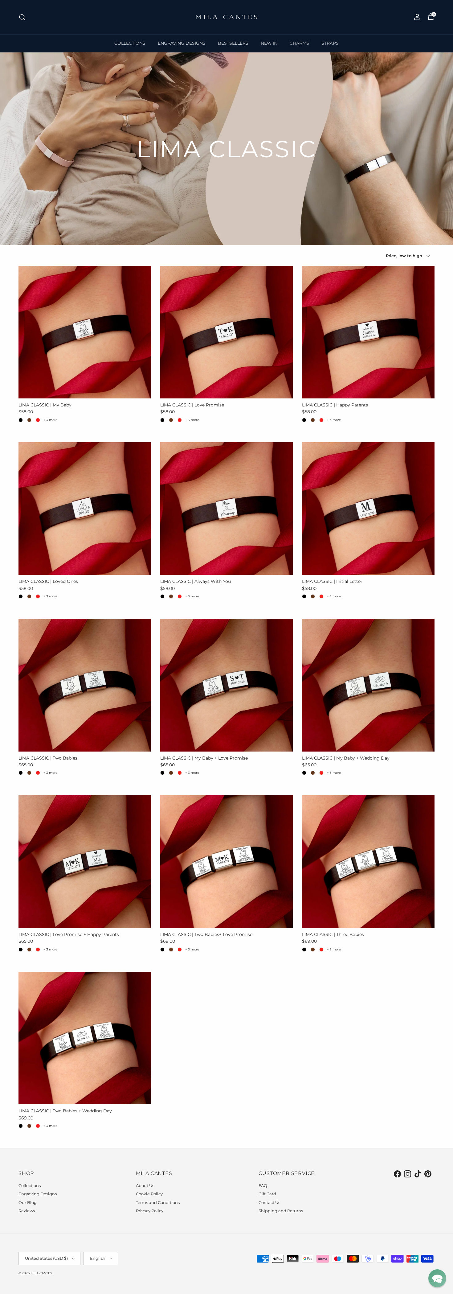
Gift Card (267, 1193)
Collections (29, 1185)
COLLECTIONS (129, 43)
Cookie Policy (149, 1193)
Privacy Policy (149, 1210)
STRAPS (330, 43)
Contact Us (269, 1202)
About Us (145, 1185)
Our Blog (27, 1202)
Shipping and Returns (281, 1210)
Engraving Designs (37, 1193)
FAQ (263, 1185)
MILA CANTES (41, 1273)
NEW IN (269, 43)
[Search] (22, 17)
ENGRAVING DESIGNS (182, 43)
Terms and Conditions (158, 1202)
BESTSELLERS (233, 43)
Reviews (26, 1210)
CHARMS (299, 43)
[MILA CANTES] (226, 17)
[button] (437, 1278)
